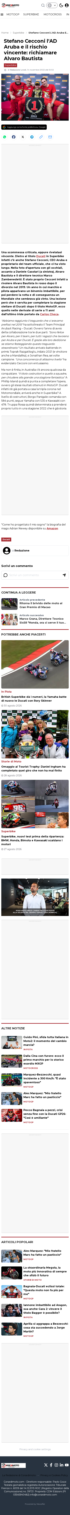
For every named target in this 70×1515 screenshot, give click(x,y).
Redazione (15, 70)
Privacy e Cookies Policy (54, 1475)
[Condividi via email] (50, 137)
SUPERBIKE (31, 14)
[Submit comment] (64, 575)
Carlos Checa (49, 314)
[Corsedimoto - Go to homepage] (13, 1465)
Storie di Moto (11, 761)
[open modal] (67, 5)
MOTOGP (13, 14)
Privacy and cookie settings (35, 1449)
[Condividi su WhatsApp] (4, 137)
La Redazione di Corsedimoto (19, 1475)
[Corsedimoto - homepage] (13, 5)
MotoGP (28, 1087)
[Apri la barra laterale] (2, 14)
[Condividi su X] (23, 137)
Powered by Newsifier (35, 1504)
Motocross (30, 1068)
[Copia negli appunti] (41, 137)
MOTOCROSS (53, 14)
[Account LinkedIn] (61, 1465)
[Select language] (52, 5)
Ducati (40, 256)
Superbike (10, 65)
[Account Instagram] (56, 1465)
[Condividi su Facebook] (13, 137)
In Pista (6, 691)
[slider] (31, 913)
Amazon (52, 528)
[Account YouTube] (67, 1465)
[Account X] (46, 1465)
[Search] (43, 5)
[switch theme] (61, 5)
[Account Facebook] (51, 1465)
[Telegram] (32, 137)
